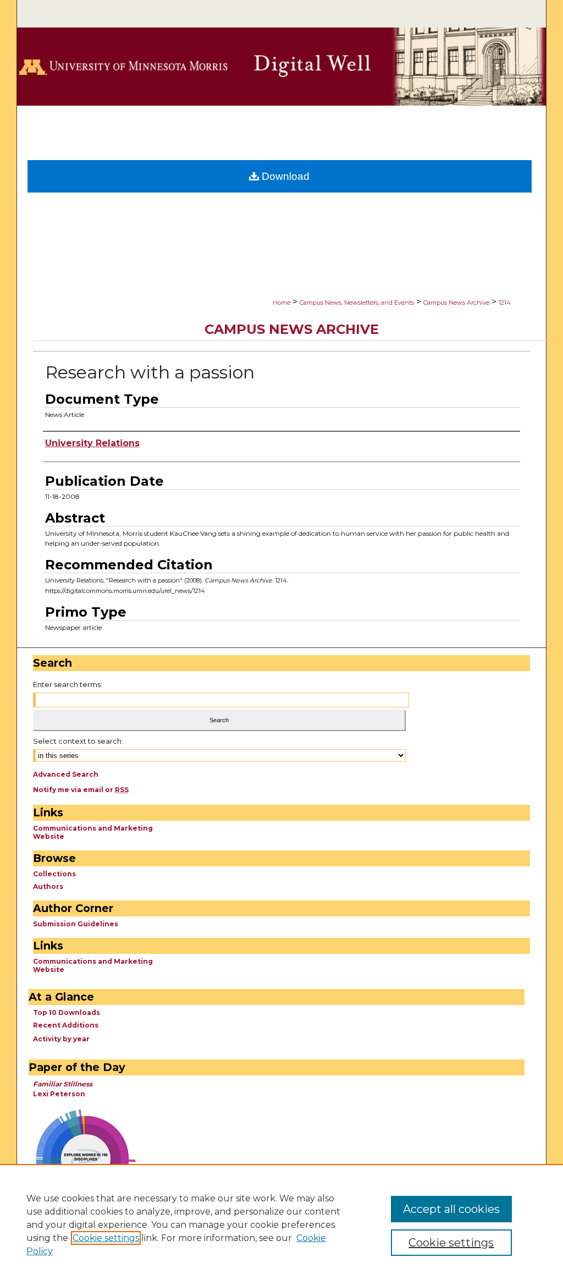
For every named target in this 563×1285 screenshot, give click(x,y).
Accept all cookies (451, 1209)
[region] (281, 1224)
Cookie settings (106, 1238)
